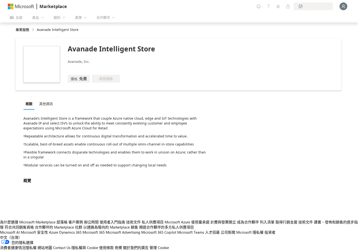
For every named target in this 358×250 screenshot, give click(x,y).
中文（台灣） (11, 237)
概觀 (29, 103)
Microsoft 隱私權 (250, 232)
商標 (118, 247)
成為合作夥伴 (248, 222)
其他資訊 (46, 103)
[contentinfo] (33, 30)
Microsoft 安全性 (34, 232)
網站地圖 (45, 247)
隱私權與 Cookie (84, 247)
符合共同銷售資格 (19, 227)
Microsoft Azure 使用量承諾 (187, 222)
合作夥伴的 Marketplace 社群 (58, 227)
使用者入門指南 (112, 222)
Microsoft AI (10, 232)
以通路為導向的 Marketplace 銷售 (110, 227)
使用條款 (106, 247)
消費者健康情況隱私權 (18, 247)
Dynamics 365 (70, 232)
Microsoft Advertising (123, 232)
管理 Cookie (159, 247)
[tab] (30, 103)
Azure (53, 232)
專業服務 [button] (22, 29)
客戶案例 (75, 222)
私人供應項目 (153, 222)
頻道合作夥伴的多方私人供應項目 (166, 227)
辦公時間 (91, 222)
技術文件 (133, 222)
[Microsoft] (21, 6)
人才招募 (212, 232)
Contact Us (61, 247)
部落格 (62, 222)
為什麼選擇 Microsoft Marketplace (28, 222)
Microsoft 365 (94, 232)
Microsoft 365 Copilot (158, 232)
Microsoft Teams (190, 232)
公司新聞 (228, 232)
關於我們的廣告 (136, 247)
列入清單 (267, 222)
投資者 (269, 232)
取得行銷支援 (286, 222)
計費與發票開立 (223, 222)
